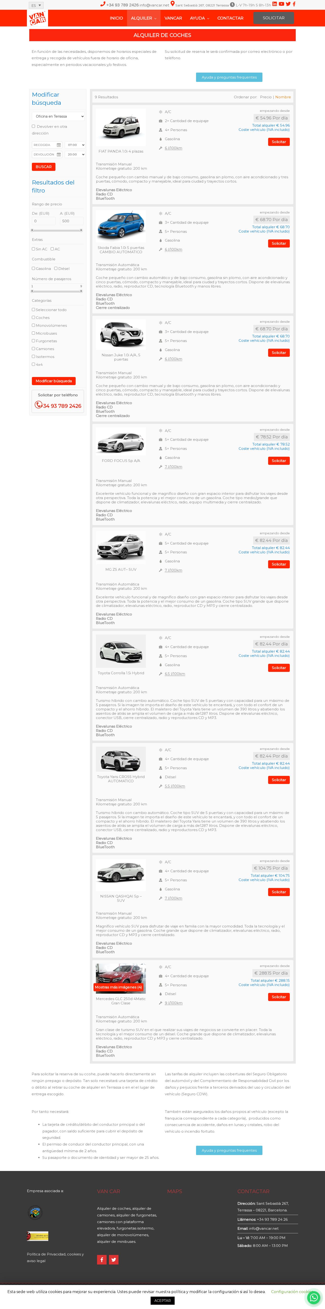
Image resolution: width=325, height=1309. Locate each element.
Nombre (283, 97)
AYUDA (197, 18)
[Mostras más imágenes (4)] (121, 978)
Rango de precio (47, 204)
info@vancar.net (155, 5)
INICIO (116, 18)
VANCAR (173, 18)
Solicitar (279, 141)
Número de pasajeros (51, 279)
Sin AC (41, 249)
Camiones (44, 349)
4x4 (39, 364)
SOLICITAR (274, 17)
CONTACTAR (230, 18)
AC (57, 249)
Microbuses (46, 333)
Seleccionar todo (51, 309)
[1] (32, 291)
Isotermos (44, 356)
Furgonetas (46, 341)
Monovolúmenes (51, 325)
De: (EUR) (40, 213)
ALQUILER (141, 18)
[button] (229, 77)
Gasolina (43, 268)
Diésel (63, 268)
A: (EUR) (67, 213)
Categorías (41, 300)
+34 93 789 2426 (122, 5)
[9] (81, 291)
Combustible (43, 259)
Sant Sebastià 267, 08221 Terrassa (202, 5)
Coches (42, 317)
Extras (37, 239)
